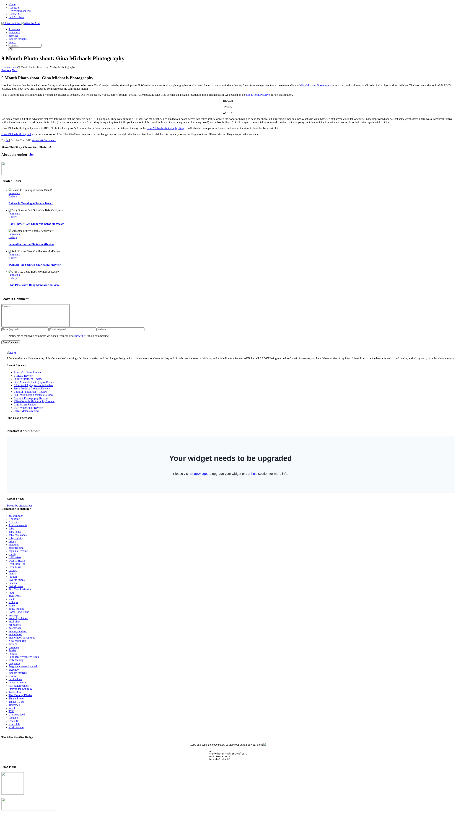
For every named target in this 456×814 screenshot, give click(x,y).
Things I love (16, 698)
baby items (15, 531)
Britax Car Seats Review (28, 372)
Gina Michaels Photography (316, 85)
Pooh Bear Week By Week (24, 656)
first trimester (16, 586)
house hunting (16, 608)
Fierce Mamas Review (26, 410)
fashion (13, 576)
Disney (13, 570)
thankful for (15, 692)
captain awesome (18, 550)
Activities (14, 522)
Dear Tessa (15, 566)
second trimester (18, 682)
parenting (14, 647)
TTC (11, 711)
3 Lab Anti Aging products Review (33, 385)
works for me (16, 727)
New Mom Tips (17, 640)
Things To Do (16, 701)
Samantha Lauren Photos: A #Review (31, 244)
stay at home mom (19, 685)
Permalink (14, 193)
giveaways (14, 595)
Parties (12, 650)
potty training (16, 659)
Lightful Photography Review (30, 391)
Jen (7, 140)
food (11, 592)
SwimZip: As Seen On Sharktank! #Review (35, 264)
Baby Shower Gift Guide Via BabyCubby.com (36, 223)
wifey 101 (14, 720)
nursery (13, 643)
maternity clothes (18, 618)
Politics (13, 653)
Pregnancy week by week (23, 666)
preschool (14, 669)
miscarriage (15, 627)
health (12, 599)
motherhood (15, 634)
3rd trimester (16, 515)
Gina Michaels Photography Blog (165, 128)
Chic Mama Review (25, 404)
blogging (14, 544)
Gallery (13, 196)
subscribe (79, 335)
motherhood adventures (22, 637)
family (12, 573)
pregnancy (14, 663)
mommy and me (18, 631)
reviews (36, 140)
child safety (15, 557)
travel (12, 708)
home (12, 605)
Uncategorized (17, 714)
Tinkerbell (14, 704)
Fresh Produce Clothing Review (32, 388)
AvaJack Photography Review (31, 398)
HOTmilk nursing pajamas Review (33, 394)
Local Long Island (19, 611)
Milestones (15, 624)
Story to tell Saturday (20, 688)
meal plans (14, 621)
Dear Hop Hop (17, 563)
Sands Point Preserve (258, 94)
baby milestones (18, 534)
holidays (13, 602)
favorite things (17, 579)
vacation (13, 717)
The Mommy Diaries (20, 695)
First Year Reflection (20, 589)
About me (14, 518)
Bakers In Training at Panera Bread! (31, 203)
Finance (13, 583)
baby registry (16, 538)
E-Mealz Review (23, 375)
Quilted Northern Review (28, 378)
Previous (6, 70)
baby (11, 528)
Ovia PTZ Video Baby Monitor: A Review (34, 284)
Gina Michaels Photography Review (34, 382)
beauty (12, 541)
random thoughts (18, 672)
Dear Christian (17, 560)
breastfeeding (16, 547)
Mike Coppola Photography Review (34, 401)
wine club (14, 724)
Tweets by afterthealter (19, 505)
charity (12, 554)
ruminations (15, 679)
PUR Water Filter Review (28, 407)
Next (14, 70)
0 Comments (48, 140)
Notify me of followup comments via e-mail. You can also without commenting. (58, 335)
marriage (13, 615)
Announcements (18, 525)
